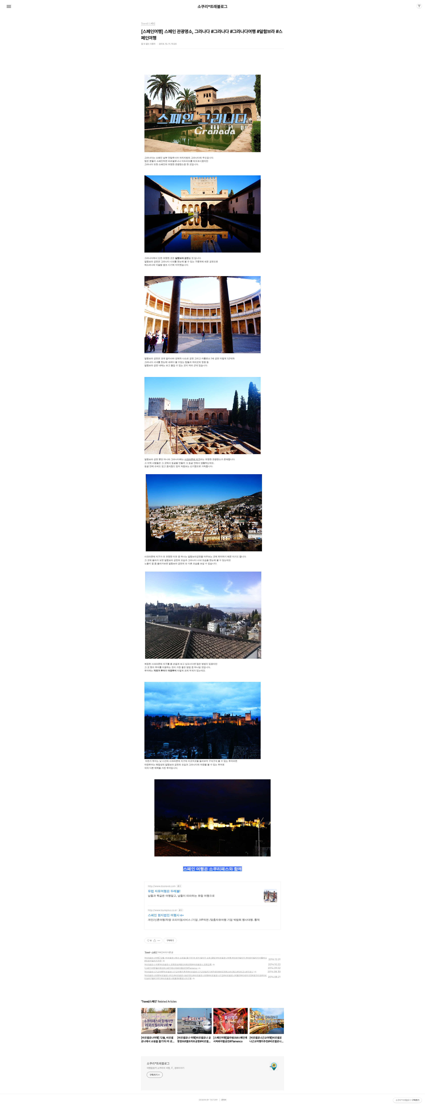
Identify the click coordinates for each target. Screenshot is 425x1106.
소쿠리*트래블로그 (212, 7)
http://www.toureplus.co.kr (162, 910)
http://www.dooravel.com (161, 886)
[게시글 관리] (159, 940)
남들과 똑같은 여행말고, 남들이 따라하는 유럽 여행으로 (181, 895)
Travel (147, 952)
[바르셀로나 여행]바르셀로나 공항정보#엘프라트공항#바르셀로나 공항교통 (178, 964)
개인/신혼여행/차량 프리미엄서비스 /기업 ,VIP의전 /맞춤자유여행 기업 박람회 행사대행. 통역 (204, 919)
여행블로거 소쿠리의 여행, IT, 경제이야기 (165, 1068)
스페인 (154, 952)
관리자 (223, 1100)
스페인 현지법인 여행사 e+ (166, 915)
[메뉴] (8, 6)
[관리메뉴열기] (419, 5)
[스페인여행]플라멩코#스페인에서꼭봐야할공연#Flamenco (170, 968)
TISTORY (214, 1100)
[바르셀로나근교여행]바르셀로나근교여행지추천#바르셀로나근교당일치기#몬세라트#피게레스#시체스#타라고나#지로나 (198, 971)
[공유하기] (155, 940)
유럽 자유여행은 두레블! (164, 891)
